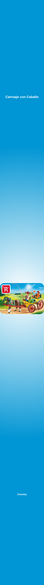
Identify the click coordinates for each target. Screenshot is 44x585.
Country (22, 494)
